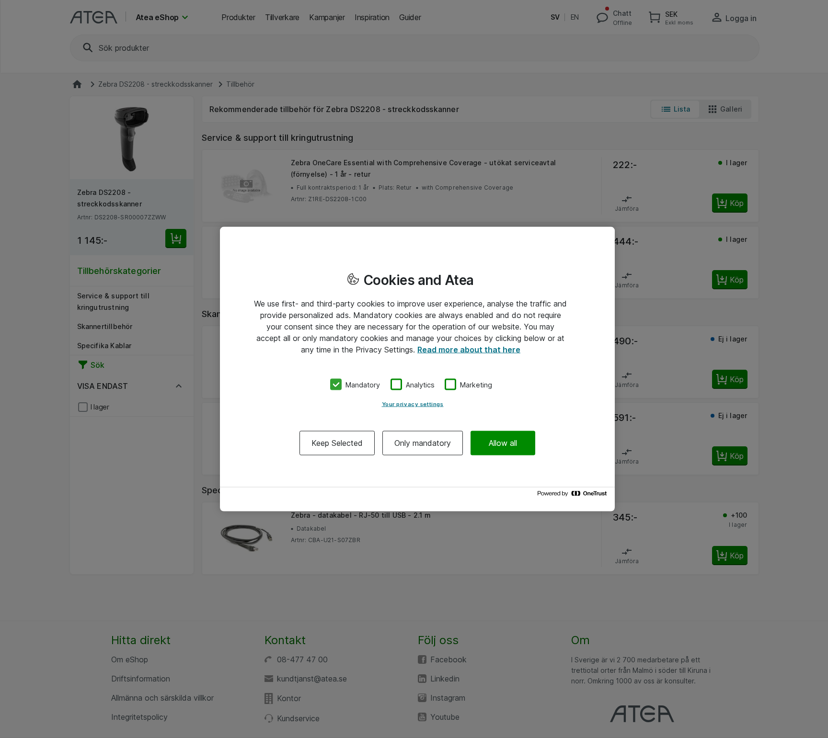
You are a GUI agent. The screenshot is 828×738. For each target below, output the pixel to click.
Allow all (503, 443)
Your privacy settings (413, 404)
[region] (417, 369)
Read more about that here (468, 349)
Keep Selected (337, 443)
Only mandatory (422, 443)
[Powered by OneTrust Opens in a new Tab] (573, 496)
